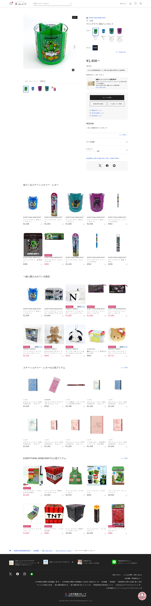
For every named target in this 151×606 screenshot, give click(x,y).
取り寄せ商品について (98, 113)
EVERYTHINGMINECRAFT (22, 550)
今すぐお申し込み (101, 87)
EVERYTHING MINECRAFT (97, 18)
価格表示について (97, 110)
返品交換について (97, 115)
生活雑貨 (36, 550)
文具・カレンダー (47, 550)
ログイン (123, 3)
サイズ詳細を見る (121, 52)
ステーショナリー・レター (64, 550)
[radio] (96, 35)
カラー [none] (88, 30)
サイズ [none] (88, 48)
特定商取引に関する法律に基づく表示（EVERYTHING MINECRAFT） (102, 158)
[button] (50, 46)
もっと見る (122, 135)
